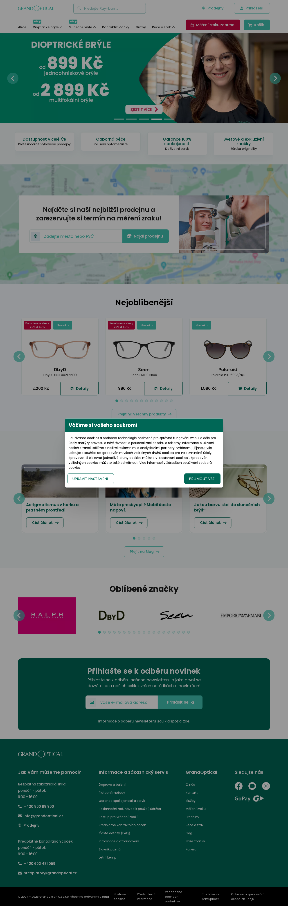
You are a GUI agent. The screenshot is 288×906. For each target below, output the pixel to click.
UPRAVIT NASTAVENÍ (90, 478)
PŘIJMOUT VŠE (202, 478)
